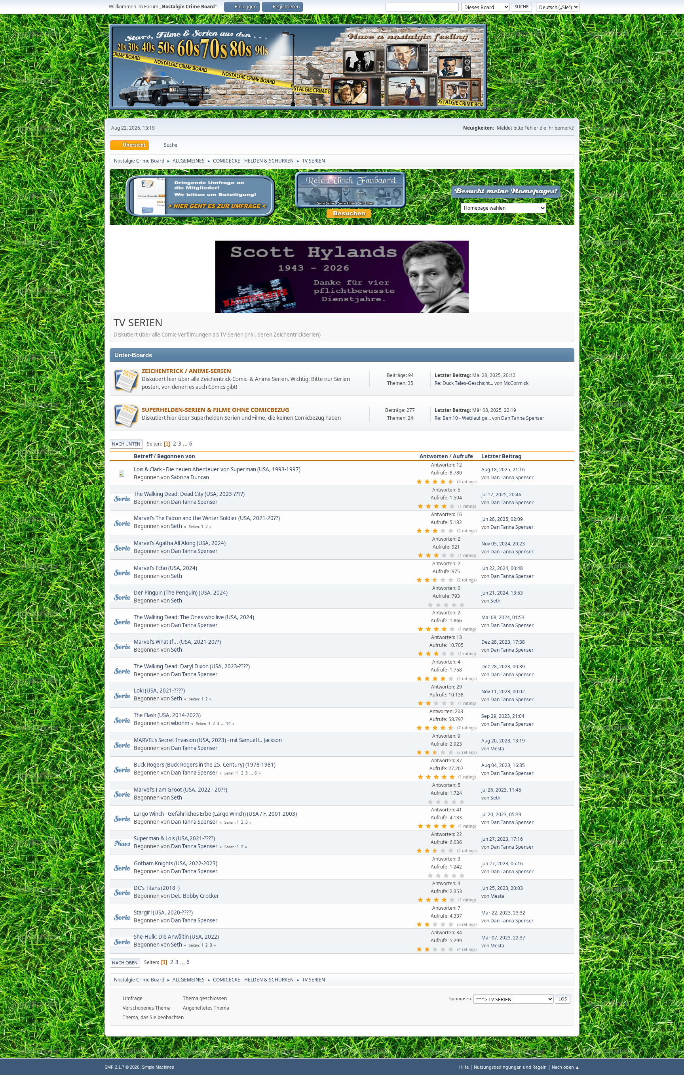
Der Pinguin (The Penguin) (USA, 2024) (181, 592)
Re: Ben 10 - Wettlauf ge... (463, 418)
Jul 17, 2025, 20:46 (501, 494)
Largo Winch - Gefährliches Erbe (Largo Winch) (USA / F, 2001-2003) (215, 813)
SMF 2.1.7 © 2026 (121, 1067)
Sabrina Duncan (190, 477)
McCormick (516, 383)
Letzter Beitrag (501, 456)
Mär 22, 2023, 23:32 (503, 912)
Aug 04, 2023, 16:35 (503, 765)
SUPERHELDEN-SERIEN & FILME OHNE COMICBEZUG (215, 409)
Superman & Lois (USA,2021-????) (174, 838)
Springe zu (460, 998)
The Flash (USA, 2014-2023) (167, 715)
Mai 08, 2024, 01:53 (502, 617)
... (186, 443)
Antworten (434, 456)
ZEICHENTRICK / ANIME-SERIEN (186, 371)
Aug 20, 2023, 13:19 (503, 740)
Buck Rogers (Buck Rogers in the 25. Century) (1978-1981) (205, 764)
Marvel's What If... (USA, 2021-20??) (177, 641)
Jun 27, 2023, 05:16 (502, 863)
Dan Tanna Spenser (522, 418)
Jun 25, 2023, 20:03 (502, 888)
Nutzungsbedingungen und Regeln (510, 1067)
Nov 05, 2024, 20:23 (503, 543)
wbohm (180, 723)
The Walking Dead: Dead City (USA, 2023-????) (189, 493)
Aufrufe (463, 456)
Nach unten (126, 444)
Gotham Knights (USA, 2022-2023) (175, 863)
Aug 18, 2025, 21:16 (503, 469)
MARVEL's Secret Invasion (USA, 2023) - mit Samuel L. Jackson (208, 740)
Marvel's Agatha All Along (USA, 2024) (180, 543)
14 (228, 723)
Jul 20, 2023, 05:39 (501, 814)
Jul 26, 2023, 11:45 (501, 789)
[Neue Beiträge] (126, 379)
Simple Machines (158, 1067)
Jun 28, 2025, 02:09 (502, 519)
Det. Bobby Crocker (195, 895)
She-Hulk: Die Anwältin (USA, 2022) (176, 936)
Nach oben (125, 963)
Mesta (497, 748)
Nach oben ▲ (566, 1067)
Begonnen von (176, 456)
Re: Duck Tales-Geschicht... (464, 383)
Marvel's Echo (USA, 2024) (165, 568)
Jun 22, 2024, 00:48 (502, 568)
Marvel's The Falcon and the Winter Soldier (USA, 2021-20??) (207, 518)
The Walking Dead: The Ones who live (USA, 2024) (194, 617)
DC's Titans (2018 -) (157, 887)
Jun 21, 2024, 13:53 (502, 592)
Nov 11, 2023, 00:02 (503, 691)
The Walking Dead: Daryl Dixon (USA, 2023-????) (192, 666)
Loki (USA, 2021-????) (159, 690)
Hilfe (464, 1067)
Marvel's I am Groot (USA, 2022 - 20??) (180, 789)
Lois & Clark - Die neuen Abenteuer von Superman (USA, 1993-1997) (217, 469)
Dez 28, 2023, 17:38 (503, 642)
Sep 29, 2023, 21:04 (502, 716)
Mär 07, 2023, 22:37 (503, 937)
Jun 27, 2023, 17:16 (502, 839)
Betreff (143, 456)
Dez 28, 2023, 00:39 (503, 666)
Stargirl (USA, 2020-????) (163, 912)
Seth (176, 526)
